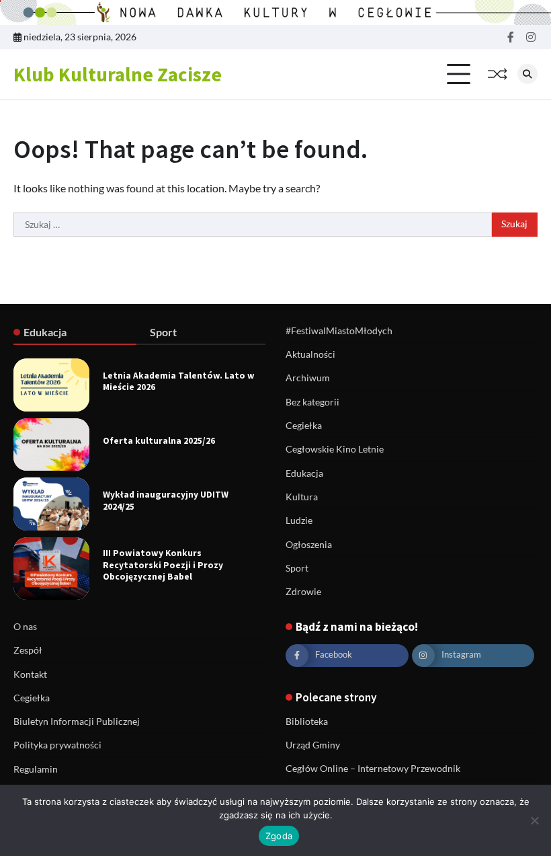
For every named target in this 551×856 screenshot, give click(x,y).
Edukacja (304, 473)
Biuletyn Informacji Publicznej (76, 721)
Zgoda (278, 835)
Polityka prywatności (57, 745)
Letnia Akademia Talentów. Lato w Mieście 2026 (179, 381)
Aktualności (310, 354)
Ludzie (299, 520)
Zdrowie (303, 591)
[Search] (527, 74)
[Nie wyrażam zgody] (534, 820)
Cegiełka (304, 425)
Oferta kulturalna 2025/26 (159, 440)
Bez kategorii (312, 402)
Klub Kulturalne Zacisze (117, 74)
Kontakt (30, 674)
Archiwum (308, 378)
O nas (25, 626)
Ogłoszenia (309, 544)
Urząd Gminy (313, 745)
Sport (297, 568)
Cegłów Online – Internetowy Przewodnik (373, 768)
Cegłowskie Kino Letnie (335, 449)
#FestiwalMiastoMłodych (339, 330)
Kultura (302, 497)
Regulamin (35, 769)
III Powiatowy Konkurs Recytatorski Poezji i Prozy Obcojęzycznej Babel (163, 564)
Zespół (27, 650)
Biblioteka (307, 721)
